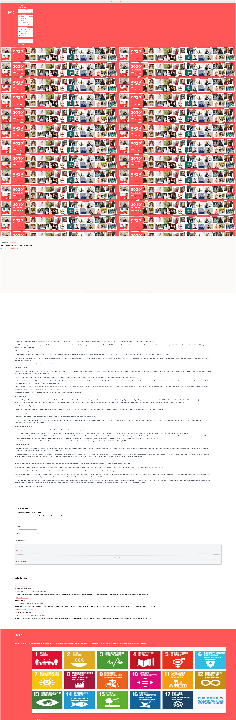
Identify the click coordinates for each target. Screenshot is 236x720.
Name (17, 530)
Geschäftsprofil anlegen (27, 12)
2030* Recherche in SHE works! (23, 588)
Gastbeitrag (40, 603)
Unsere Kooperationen (27, 16)
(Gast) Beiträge (25, 31)
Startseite (32, 591)
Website (18, 536)
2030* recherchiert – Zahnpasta (23, 612)
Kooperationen (22, 14)
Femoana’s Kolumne (26, 25)
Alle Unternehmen (23, 5)
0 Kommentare (14, 248)
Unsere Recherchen (41, 591)
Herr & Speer (24, 22)
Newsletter (23, 33)
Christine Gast (20, 603)
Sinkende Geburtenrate (21, 600)
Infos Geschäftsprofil (26, 9)
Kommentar (19, 526)
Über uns (20, 37)
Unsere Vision (24, 40)
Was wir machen (22, 27)
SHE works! (24, 18)
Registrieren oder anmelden (116, 1)
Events (22, 35)
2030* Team (20, 591)
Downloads (21, 44)
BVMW (22, 20)
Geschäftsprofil (22, 7)
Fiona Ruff (5, 248)
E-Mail (17, 533)
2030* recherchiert (26, 29)
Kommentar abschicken (21, 540)
